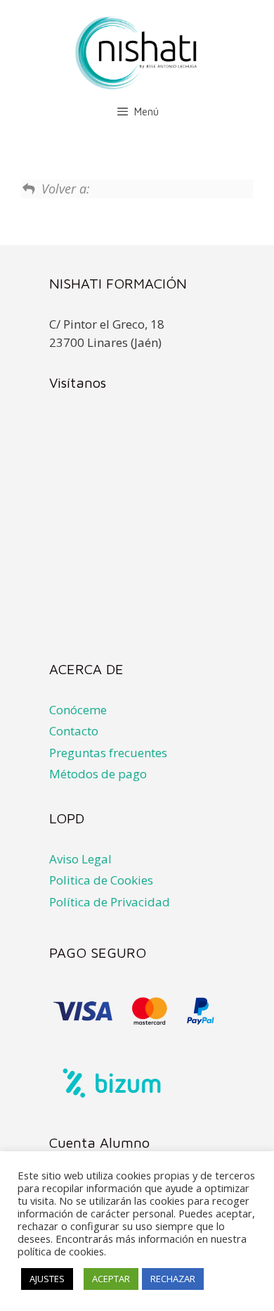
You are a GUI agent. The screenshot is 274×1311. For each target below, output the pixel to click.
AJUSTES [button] (47, 1278)
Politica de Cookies (101, 880)
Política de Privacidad (109, 902)
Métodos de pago (98, 774)
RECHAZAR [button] (172, 1278)
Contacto (73, 731)
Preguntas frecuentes (108, 753)
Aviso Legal (80, 859)
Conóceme (78, 710)
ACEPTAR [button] (111, 1278)
